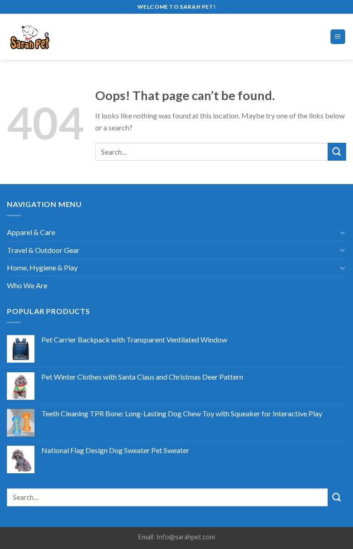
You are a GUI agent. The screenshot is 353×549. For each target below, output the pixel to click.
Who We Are (27, 285)
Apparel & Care (31, 232)
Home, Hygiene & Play (42, 267)
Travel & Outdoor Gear (43, 250)
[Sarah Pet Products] (46, 37)
